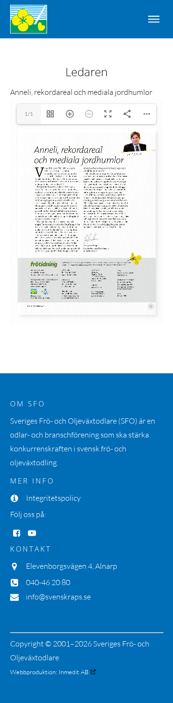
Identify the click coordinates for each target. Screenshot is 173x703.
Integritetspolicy (53, 498)
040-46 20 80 (48, 582)
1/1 (29, 113)
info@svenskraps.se (58, 596)
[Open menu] (153, 19)
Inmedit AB (73, 672)
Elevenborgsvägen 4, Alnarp (71, 566)
